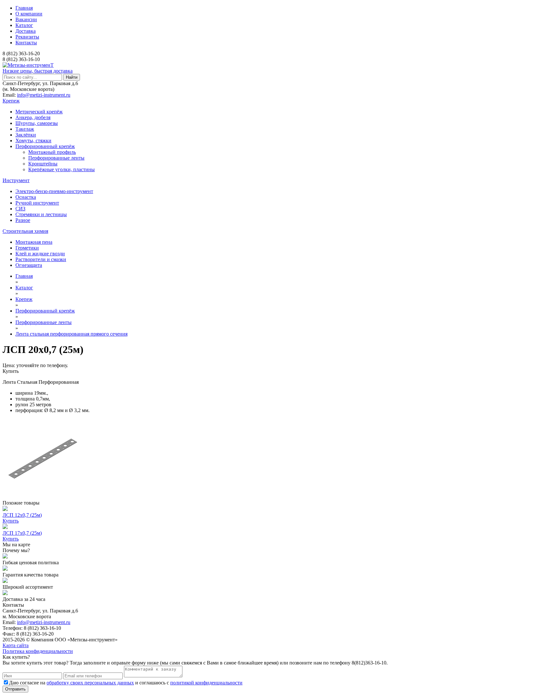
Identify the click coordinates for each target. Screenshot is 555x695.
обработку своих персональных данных (90, 682)
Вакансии (26, 19)
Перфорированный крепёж (45, 146)
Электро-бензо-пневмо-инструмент (54, 191)
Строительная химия (25, 231)
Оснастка (25, 197)
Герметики (27, 248)
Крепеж (11, 100)
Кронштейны (42, 163)
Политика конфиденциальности (38, 651)
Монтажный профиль (52, 152)
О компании (28, 13)
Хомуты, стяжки (33, 140)
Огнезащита (28, 265)
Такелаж (24, 129)
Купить (11, 371)
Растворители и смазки (40, 259)
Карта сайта (16, 645)
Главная (24, 8)
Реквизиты (27, 37)
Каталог (24, 25)
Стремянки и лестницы (41, 214)
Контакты (26, 42)
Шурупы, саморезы (36, 123)
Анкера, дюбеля (32, 117)
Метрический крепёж (39, 111)
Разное (22, 220)
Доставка (25, 31)
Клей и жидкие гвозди (40, 253)
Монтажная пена (33, 242)
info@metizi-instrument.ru (43, 95)
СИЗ (20, 208)
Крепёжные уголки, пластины (61, 169)
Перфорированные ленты (56, 158)
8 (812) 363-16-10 (21, 59)
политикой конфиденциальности (206, 682)
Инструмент (16, 180)
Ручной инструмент (37, 203)
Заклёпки (25, 134)
